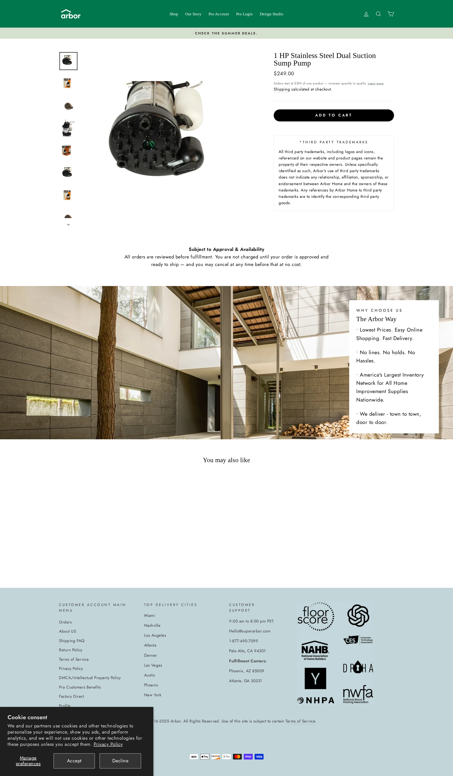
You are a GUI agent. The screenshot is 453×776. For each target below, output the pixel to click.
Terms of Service (74, 659)
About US (67, 631)
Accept (74, 760)
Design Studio (271, 14)
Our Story (193, 14)
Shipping (282, 89)
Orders (65, 622)
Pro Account (219, 14)
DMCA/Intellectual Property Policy (90, 678)
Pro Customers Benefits (80, 687)
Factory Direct (71, 696)
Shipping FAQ (71, 640)
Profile (65, 706)
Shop (174, 14)
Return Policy (70, 650)
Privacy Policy (108, 744)
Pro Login (244, 14)
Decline (120, 760)
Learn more (376, 83)
